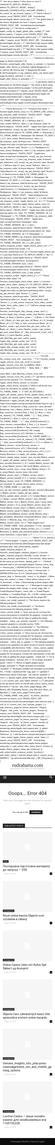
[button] (51, 779)
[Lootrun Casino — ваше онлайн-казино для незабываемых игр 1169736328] (27, 1097)
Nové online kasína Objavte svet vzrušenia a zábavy (23, 917)
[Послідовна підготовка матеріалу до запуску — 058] (27, 847)
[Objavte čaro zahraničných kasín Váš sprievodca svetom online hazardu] (27, 994)
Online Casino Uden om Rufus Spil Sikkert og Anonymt (24, 966)
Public (6, 861)
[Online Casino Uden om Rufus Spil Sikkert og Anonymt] (27, 945)
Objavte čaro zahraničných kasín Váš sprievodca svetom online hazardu (26, 1015)
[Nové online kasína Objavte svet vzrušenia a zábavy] (27, 896)
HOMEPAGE (36, 812)
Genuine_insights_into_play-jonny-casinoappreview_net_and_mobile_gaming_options (27, 1067)
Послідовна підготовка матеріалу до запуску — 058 (26, 867)
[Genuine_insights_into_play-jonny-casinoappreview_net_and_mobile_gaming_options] (27, 1044)
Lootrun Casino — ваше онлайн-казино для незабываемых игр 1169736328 (24, 1119)
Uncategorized (9, 911)
